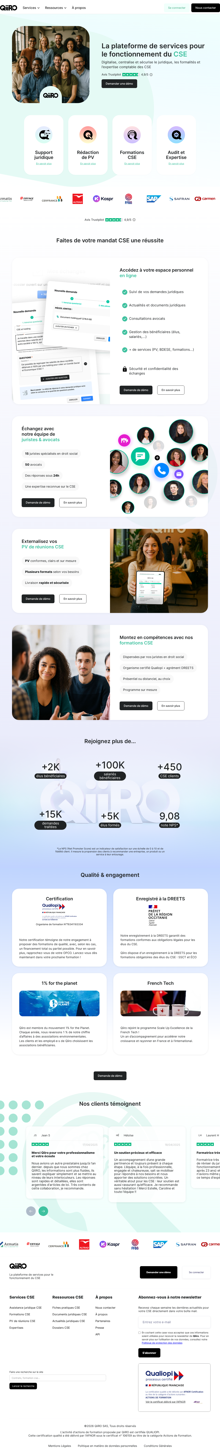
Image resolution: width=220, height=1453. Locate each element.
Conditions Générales (158, 1446)
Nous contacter (205, 7)
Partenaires (102, 1321)
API (97, 1334)
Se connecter (176, 7)
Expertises (16, 1327)
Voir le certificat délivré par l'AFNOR (165, 1401)
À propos (79, 8)
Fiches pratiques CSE (66, 1307)
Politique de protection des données (162, 1342)
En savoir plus (171, 390)
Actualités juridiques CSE (68, 1321)
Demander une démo (119, 83)
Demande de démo (136, 390)
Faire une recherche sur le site (26, 1371)
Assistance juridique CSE (25, 1307)
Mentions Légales (59, 1446)
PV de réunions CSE (22, 1321)
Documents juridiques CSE (69, 1314)
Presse (99, 1327)
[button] (31, 8)
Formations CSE (19, 1314)
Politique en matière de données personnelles (107, 1446)
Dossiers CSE (61, 1327)
